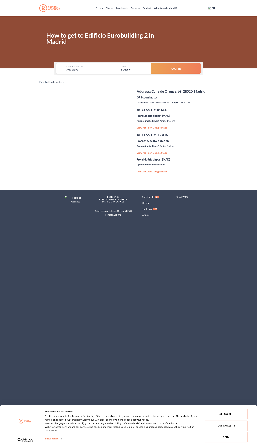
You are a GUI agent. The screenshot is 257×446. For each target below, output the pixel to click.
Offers (99, 8)
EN (213, 8)
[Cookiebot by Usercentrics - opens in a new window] (25, 440)
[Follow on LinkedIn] (189, 203)
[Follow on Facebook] (174, 203)
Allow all (226, 414)
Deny (226, 437)
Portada (43, 82)
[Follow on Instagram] (179, 203)
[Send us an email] (111, 207)
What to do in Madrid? (165, 8)
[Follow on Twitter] (184, 203)
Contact (147, 8)
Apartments (122, 8)
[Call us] (115, 207)
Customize (224, 425)
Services (135, 8)
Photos (109, 8)
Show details (51, 438)
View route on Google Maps (152, 127)
